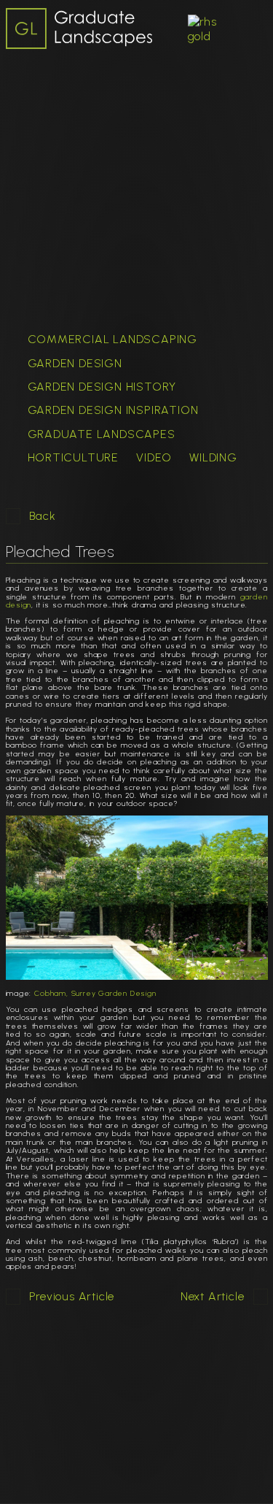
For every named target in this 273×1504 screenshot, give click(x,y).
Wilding (213, 457)
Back (42, 516)
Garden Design (75, 363)
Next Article (213, 1296)
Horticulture (73, 457)
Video (154, 457)
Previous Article (72, 1296)
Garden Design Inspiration (113, 410)
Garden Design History (102, 387)
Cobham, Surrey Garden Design (95, 993)
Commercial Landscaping (113, 339)
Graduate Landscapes (101, 434)
